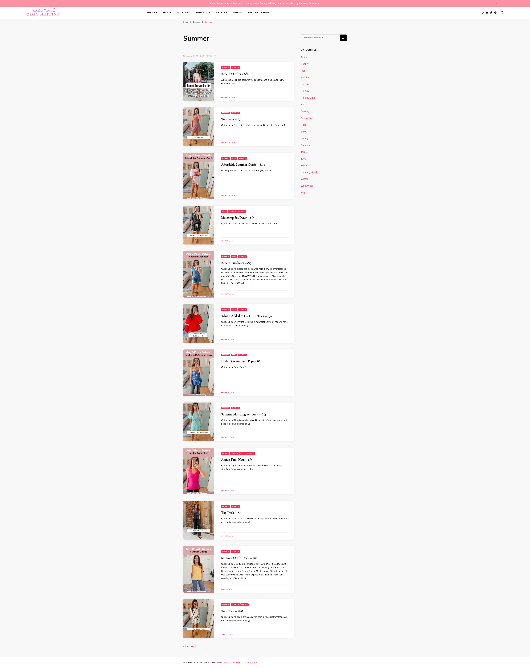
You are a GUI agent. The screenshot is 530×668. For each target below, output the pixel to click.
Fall (224, 211)
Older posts (189, 646)
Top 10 (304, 152)
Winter (244, 604)
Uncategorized (309, 172)
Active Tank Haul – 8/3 (236, 460)
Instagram (201, 12)
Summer (235, 67)
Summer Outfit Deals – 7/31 (239, 558)
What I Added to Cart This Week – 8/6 (246, 316)
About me (151, 12)
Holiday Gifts (308, 97)
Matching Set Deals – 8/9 (237, 218)
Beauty (304, 64)
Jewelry (305, 111)
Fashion (237, 12)
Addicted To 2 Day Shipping (231, 662)
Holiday (305, 84)
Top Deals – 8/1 (231, 513)
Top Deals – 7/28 (232, 611)
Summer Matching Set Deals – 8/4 (243, 414)
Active (225, 453)
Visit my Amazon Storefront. (305, 3)
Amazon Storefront (259, 12)
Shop (165, 12)
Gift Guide (221, 12)
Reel (234, 158)
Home (304, 104)
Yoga (303, 192)
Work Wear (307, 185)
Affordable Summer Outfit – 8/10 (243, 165)
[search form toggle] (502, 12)
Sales (304, 131)
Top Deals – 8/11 (232, 119)
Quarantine (307, 118)
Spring (304, 138)
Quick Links (183, 12)
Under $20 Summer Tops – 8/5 (241, 361)
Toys (303, 158)
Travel (304, 165)
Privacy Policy (251, 662)
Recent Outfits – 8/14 (235, 74)
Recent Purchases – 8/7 (236, 263)
